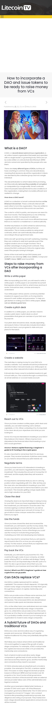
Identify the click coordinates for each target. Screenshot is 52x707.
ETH (43, 160)
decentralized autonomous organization (28, 153)
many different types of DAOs (24, 168)
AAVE (35, 257)
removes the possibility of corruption (32, 184)
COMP (7, 259)
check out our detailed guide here (25, 302)
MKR (19, 259)
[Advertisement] (26, 45)
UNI (24, 257)
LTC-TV (19, 106)
